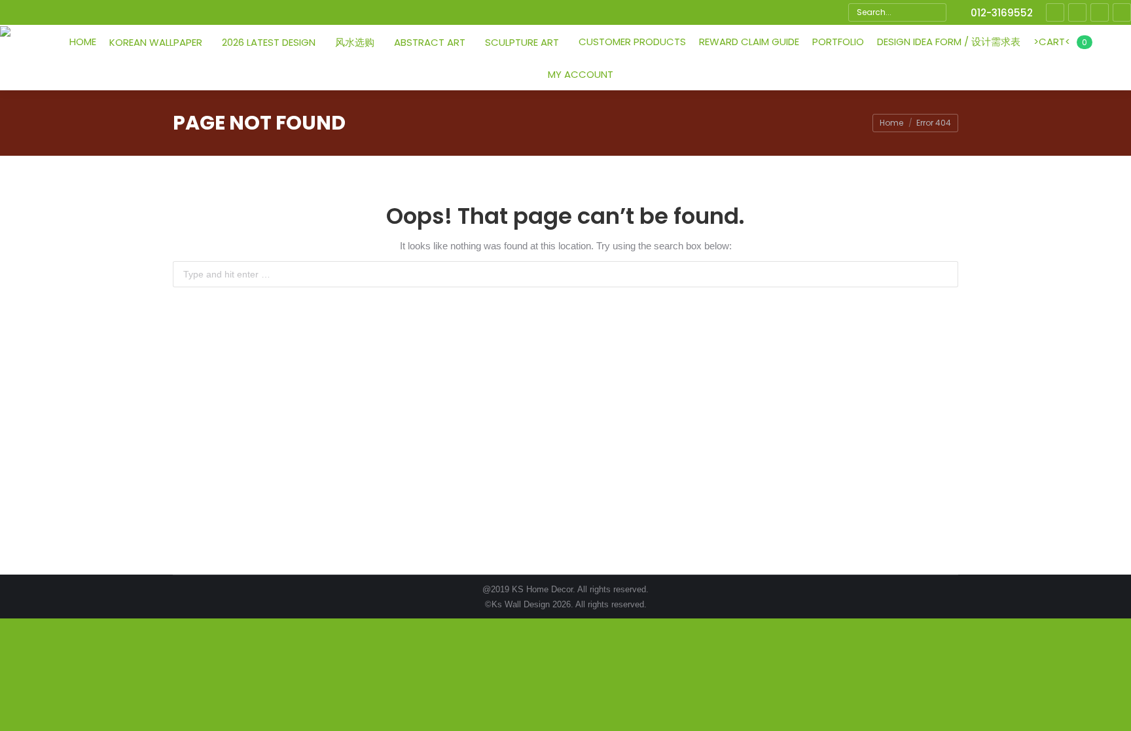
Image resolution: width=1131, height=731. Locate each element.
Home (891, 122)
